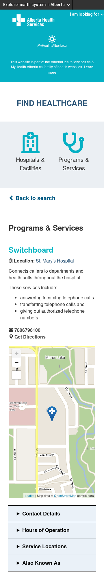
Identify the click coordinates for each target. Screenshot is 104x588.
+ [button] (16, 353)
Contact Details (41, 513)
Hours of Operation (46, 530)
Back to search (34, 198)
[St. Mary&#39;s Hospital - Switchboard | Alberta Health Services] (52, 414)
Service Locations (44, 546)
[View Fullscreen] (16, 375)
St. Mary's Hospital (55, 260)
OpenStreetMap (65, 495)
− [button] (16, 362)
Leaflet (29, 495)
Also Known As (41, 563)
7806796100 (27, 330)
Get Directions (30, 336)
